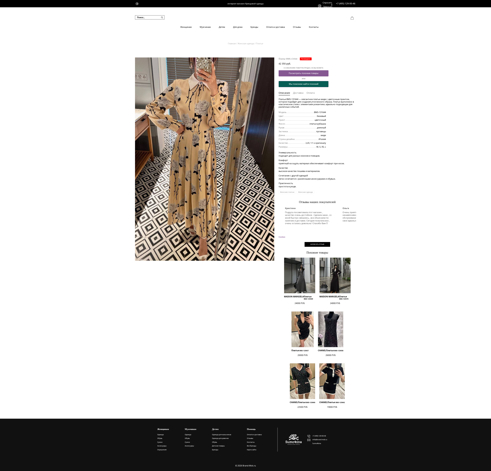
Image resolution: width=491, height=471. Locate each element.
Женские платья (287, 192)
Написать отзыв (317, 244)
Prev (280, 237)
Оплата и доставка (275, 27)
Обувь (159, 438)
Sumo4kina (316, 443)
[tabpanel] (204, 159)
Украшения (161, 449)
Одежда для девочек (220, 438)
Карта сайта (251, 449)
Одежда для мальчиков (221, 434)
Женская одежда (305, 192)
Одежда (160, 434)
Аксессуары (161, 446)
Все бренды (251, 446)
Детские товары (218, 446)
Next (283, 237)
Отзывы (297, 27)
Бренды (254, 27)
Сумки (159, 442)
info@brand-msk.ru (319, 439)
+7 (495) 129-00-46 (345, 3)
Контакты (314, 27)
